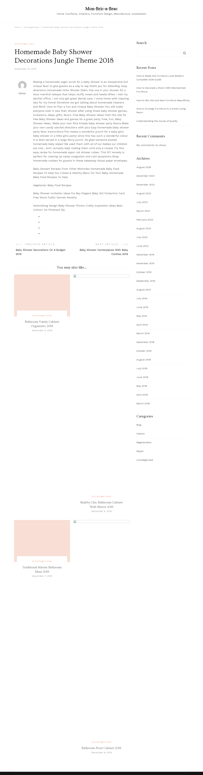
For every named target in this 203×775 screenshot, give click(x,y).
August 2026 (143, 167)
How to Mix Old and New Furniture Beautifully (163, 100)
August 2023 (143, 193)
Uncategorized (24, 43)
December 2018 (145, 342)
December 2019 (145, 254)
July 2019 (141, 298)
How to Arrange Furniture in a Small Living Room (161, 110)
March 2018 (143, 403)
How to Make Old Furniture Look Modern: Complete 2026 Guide (160, 77)
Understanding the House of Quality (156, 121)
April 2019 (142, 324)
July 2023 (142, 202)
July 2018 (141, 368)
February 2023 (144, 219)
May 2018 (141, 386)
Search (141, 43)
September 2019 (145, 280)
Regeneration (143, 442)
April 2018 (142, 394)
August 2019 (143, 289)
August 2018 (143, 359)
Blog (138, 424)
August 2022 (143, 228)
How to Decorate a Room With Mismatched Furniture (161, 89)
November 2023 (145, 184)
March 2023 (143, 210)
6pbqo (22, 93)
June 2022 (142, 246)
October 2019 (143, 272)
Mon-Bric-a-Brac (101, 8)
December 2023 (145, 175)
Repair (140, 451)
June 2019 (142, 307)
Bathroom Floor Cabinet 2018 (101, 748)
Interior (140, 433)
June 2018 (142, 377)
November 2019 (145, 263)
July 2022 (142, 237)
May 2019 (141, 316)
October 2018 (143, 350)
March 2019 (143, 333)
